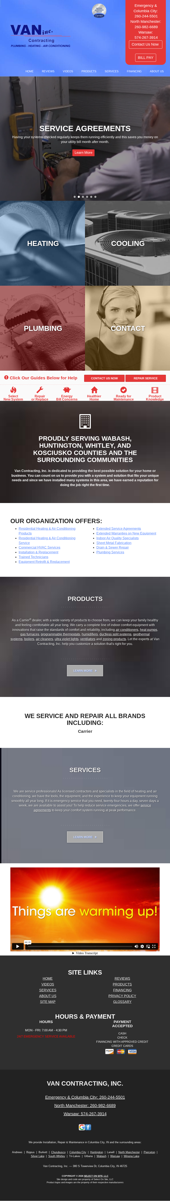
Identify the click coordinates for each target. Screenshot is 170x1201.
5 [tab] (92, 198)
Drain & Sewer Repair (112, 547)
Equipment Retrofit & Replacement (44, 562)
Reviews (48, 71)
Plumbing (43, 328)
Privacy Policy (122, 996)
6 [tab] (96, 198)
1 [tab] (76, 198)
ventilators (87, 639)
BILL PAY (145, 58)
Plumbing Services (110, 552)
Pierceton (149, 1152)
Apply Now (122, 157)
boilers (29, 639)
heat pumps (148, 629)
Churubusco (58, 1152)
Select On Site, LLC (96, 1176)
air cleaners (44, 639)
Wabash (101, 1156)
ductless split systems (115, 634)
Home (30, 71)
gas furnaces (29, 634)
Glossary (122, 1002)
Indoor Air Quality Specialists (117, 538)
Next (165, 138)
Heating (43, 243)
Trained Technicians (33, 557)
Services (112, 71)
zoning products (114, 639)
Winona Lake (131, 1156)
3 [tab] (84, 198)
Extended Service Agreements (118, 528)
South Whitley (56, 1156)
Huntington (96, 1152)
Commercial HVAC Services (39, 547)
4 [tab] (88, 198)
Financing (134, 71)
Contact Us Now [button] (146, 44)
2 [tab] (80, 198)
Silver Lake (37, 1156)
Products (88, 71)
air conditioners (127, 629)
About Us (157, 71)
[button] (104, 378)
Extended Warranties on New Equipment (126, 533)
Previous (3, 138)
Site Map (48, 1002)
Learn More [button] (83, 670)
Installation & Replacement (38, 552)
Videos (68, 71)
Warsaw (115, 1156)
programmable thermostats (60, 634)
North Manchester (129, 1152)
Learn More (93, 157)
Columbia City (77, 1152)
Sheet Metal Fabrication (113, 543)
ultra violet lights (67, 639)
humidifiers (90, 634)
